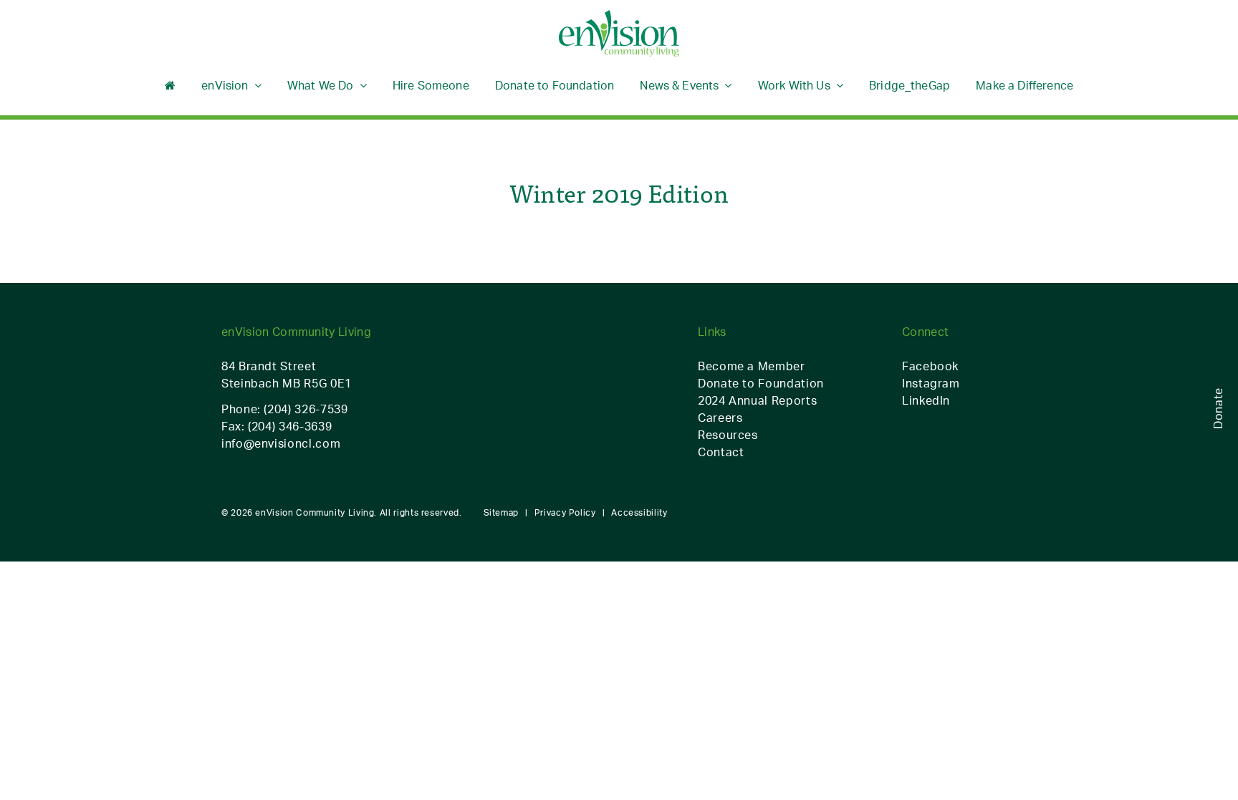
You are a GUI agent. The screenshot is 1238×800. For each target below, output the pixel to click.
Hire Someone (431, 85)
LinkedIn (926, 400)
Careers (720, 417)
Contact (721, 452)
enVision (224, 85)
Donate (1218, 408)
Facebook (930, 366)
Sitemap (501, 512)
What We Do (320, 85)
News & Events (679, 85)
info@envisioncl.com (280, 443)
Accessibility (639, 512)
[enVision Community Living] (619, 34)
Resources (728, 435)
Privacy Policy (565, 512)
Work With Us (794, 85)
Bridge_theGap (909, 85)
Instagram (931, 383)
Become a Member (751, 366)
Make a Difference (1024, 85)
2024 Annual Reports (757, 400)
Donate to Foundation (554, 85)
